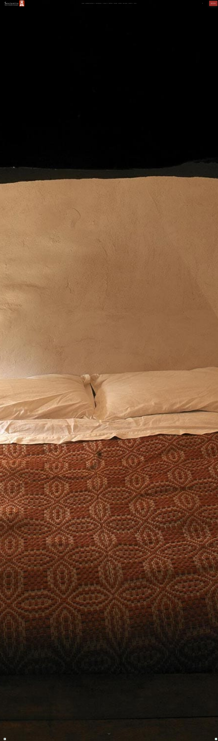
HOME (83, 3)
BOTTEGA (111, 3)
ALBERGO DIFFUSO (89, 3)
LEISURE (115, 3)
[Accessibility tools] (5, 739)
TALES (135, 3)
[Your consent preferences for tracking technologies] (216, 739)
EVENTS (130, 3)
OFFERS (120, 3)
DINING (105, 3)
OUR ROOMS (98, 3)
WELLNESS (125, 3)
